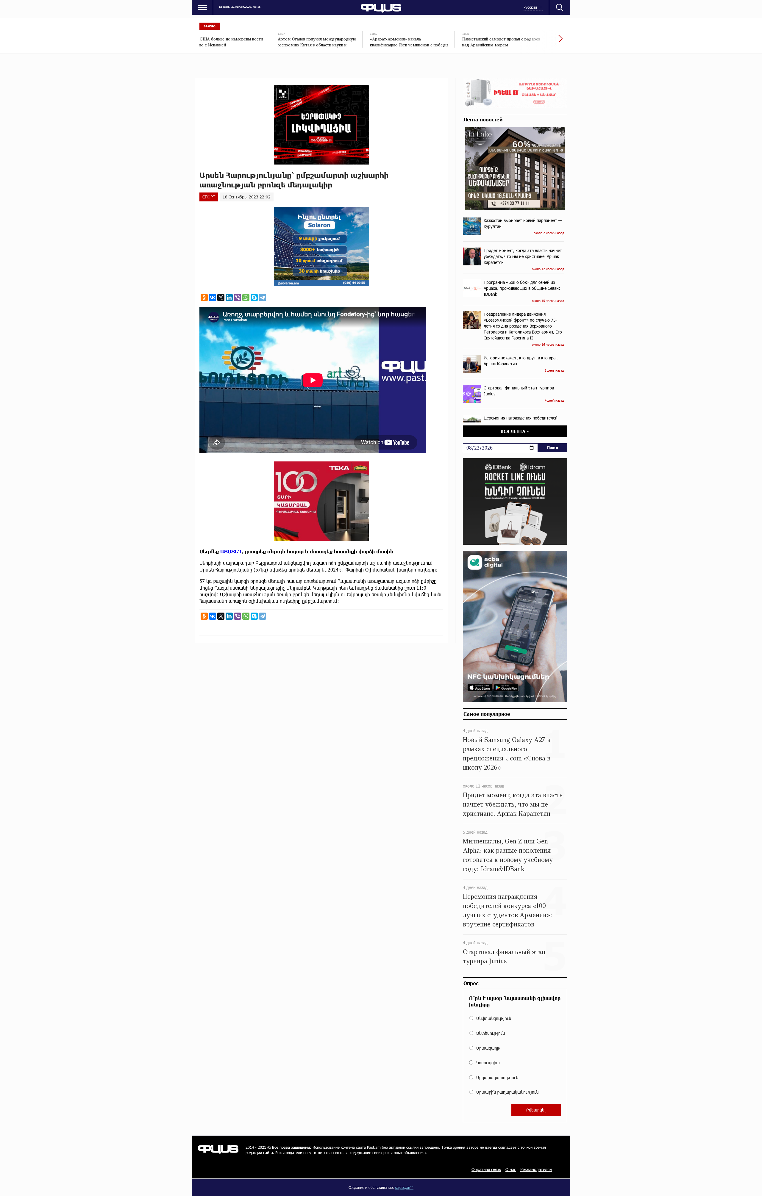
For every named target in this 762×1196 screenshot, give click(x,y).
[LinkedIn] (229, 297)
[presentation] (540, 42)
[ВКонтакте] (212, 297)
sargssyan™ (404, 1187)
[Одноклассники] (204, 297)
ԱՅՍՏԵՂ (231, 551)
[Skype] (254, 297)
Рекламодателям (536, 1169)
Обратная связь (486, 1169)
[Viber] (237, 297)
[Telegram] (262, 297)
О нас (510, 1169)
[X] (220, 297)
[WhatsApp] (245, 297)
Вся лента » (515, 431)
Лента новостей (482, 119)
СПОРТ (208, 196)
